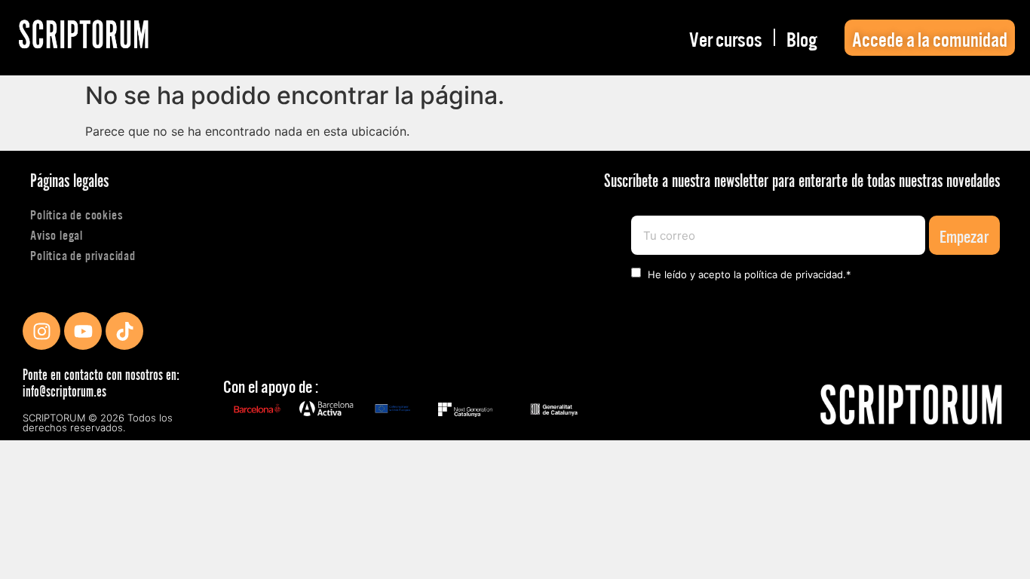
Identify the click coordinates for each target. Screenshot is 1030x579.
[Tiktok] (124, 331)
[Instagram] (41, 331)
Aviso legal (56, 234)
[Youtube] (83, 331)
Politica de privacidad (83, 254)
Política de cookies (76, 214)
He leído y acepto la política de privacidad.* (749, 274)
